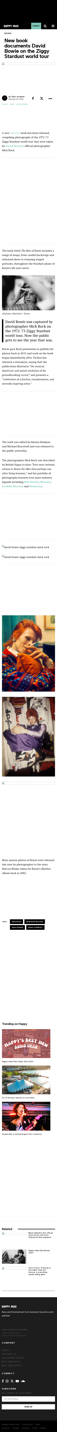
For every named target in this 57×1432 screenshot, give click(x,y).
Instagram (25, 1428)
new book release (34, 922)
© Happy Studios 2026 (11, 1424)
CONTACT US (9, 1354)
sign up (28, 1407)
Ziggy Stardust (35, 927)
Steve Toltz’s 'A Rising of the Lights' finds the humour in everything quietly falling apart (39, 1271)
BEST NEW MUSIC (11, 1362)
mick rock (16, 922)
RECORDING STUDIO (13, 1358)
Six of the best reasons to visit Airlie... (18, 1098)
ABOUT (6, 1350)
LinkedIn (43, 1428)
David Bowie (22, 104)
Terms (37, 1424)
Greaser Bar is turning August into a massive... (22, 1134)
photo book (17, 927)
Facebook (6, 1428)
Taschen (15, 133)
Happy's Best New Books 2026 (39, 1251)
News (12, 104)
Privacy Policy (27, 1424)
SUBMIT (36, 26)
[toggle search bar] (45, 26)
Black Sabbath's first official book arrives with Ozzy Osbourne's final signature (40, 1235)
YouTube (15, 1428)
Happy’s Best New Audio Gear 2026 (17, 1061)
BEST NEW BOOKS (12, 1365)
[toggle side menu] (53, 26)
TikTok (34, 1428)
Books (5, 104)
